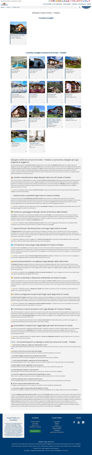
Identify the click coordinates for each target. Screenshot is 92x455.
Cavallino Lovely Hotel (55, 74)
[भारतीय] (80, 1)
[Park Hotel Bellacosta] (37, 111)
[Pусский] (63, 1)
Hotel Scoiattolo (73, 123)
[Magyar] (82, 1)
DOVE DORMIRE (47, 4)
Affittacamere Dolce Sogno (18, 39)
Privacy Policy (65, 450)
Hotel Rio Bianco (19, 147)
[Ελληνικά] (86, 1)
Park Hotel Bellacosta (37, 123)
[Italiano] (50, 1)
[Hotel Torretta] (19, 87)
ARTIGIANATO (82, 4)
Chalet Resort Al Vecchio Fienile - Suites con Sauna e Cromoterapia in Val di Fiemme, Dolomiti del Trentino (55, 123)
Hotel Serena (73, 98)
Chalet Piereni (73, 74)
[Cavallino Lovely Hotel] (55, 62)
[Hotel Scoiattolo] (73, 111)
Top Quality (57, 421)
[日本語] (71, 1)
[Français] (56, 1)
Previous (11, 28)
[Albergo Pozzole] (55, 87)
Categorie (57, 430)
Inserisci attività (35, 421)
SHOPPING (74, 4)
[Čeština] (88, 1)
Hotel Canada (19, 74)
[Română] (61, 1)
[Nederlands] (73, 1)
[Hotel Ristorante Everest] (37, 62)
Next (25, 28)
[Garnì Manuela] (37, 87)
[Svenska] (65, 1)
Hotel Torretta (19, 98)
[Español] (57, 1)
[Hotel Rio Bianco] (19, 136)
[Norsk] (74, 1)
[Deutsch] (54, 1)
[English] (52, 1)
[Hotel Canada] (19, 62)
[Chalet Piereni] (73, 62)
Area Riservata (35, 431)
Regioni (57, 423)
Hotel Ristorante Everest (37, 74)
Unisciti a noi (35, 425)
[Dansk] (90, 1)
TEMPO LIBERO (67, 4)
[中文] (69, 1)
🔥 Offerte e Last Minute (56, 432)
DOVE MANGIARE (57, 4)
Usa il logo (35, 423)
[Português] (59, 1)
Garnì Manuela (37, 98)
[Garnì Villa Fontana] (37, 136)
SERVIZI (89, 4)
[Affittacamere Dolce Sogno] (18, 28)
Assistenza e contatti (35, 427)
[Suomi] (84, 1)
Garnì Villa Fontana (37, 147)
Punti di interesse (57, 427)
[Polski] (76, 1)
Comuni (57, 425)
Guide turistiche (56, 428)
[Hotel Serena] (73, 87)
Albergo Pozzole (55, 98)
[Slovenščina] (67, 1)
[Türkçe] (78, 1)
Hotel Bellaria (19, 123)
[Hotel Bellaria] (19, 111)
